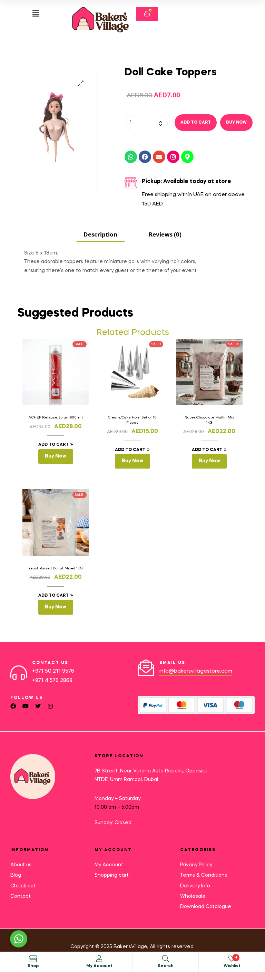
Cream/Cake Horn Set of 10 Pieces (132, 420)
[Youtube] (25, 706)
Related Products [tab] (132, 332)
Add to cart (195, 123)
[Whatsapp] (131, 157)
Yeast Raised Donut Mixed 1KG (55, 568)
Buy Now (236, 123)
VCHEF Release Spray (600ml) (55, 417)
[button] (36, 13)
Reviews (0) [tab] (165, 234)
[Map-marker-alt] (187, 157)
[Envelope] (159, 157)
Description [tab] (100, 234)
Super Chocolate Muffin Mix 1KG (209, 420)
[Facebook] (145, 157)
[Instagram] (173, 157)
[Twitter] (38, 706)
